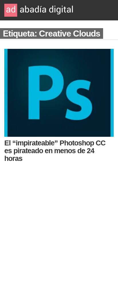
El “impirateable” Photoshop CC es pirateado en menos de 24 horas (54, 150)
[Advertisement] (59, 232)
